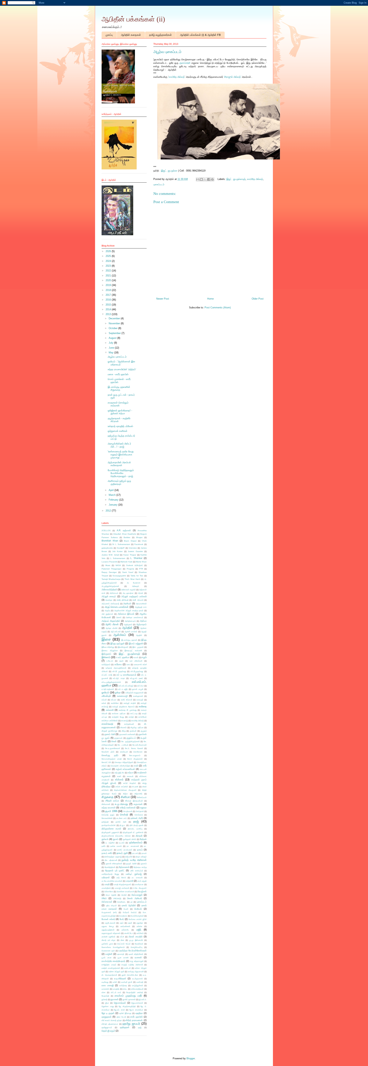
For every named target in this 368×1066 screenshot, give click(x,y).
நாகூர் (140, 849)
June (112, 347)
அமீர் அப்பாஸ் (137, 600)
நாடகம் (135, 853)
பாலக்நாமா (139, 884)
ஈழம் (144, 657)
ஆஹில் (139, 635)
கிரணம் (123, 727)
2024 (109, 261)
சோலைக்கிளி (107, 818)
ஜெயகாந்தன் (120, 1002)
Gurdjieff (120, 548)
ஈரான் (135, 657)
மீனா (122, 940)
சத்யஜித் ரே (119, 773)
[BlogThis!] (201, 179)
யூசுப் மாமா (107, 958)
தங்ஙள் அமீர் (137, 818)
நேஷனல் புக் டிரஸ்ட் (115, 870)
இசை (106, 639)
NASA (118, 565)
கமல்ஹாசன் (138, 696)
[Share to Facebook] (209, 179)
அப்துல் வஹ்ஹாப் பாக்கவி (134, 596)
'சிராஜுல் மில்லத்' (232, 76)
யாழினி (108, 954)
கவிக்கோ (115, 703)
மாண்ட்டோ (128, 933)
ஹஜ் (139, 1027)
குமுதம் (144, 731)
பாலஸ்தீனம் (106, 888)
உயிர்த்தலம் (106, 664)
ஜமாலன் (114, 999)
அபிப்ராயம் (114, 593)
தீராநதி (139, 835)
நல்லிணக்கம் (135, 842)
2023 (109, 265)
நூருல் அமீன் (131, 864)
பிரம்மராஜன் (137, 895)
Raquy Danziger (109, 572)
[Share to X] (205, 179)
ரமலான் (138, 957)
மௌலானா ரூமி (108, 951)
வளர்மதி (139, 982)
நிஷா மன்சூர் (141, 857)
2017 (109, 294)
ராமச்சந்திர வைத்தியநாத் (113, 961)
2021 (109, 275)
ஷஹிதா (139, 1013)
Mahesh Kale (126, 562)
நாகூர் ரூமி (122, 853)
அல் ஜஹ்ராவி (107, 614)
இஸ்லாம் (106, 657)
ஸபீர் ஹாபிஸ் (136, 1016)
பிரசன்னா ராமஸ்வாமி (125, 891)
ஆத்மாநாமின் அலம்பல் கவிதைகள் (119, 464)
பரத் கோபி (121, 877)
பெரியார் (138, 909)
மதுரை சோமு (108, 926)
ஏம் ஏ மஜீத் (123, 689)
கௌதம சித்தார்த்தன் (124, 762)
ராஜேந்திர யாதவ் (109, 965)
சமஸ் (119, 776)
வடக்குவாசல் (137, 979)
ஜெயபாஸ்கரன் (137, 1003)
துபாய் (115, 839)
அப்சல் (140, 593)
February (114, 499)
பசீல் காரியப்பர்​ (136, 871)
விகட (125, 989)
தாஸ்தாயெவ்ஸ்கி (109, 825)
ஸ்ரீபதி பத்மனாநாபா (110, 1024)
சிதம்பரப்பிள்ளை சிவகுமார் (125, 790)
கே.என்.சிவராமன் (139, 745)
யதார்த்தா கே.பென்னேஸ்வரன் (133, 950)
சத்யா (130, 772)
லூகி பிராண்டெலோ (130, 975)
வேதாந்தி (105, 996)
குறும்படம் (131, 738)
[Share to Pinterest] (212, 179)
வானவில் (105, 989)
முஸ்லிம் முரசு (107, 944)
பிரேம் (104, 898)
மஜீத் (138, 929)
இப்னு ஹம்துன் (117, 643)
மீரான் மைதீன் (135, 936)
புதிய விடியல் (111, 905)
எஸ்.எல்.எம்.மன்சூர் (126, 686)
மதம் (121, 923)
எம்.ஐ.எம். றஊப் (136, 678)
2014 (109, 309)
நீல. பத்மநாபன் (111, 860)
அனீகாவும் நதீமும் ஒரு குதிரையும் (119, 482)
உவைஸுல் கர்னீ (140, 664)
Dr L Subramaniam (121, 544)
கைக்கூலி (124, 752)
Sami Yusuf (127, 572)
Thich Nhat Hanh (132, 579)
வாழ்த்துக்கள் (137, 985)
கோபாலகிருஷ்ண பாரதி (112, 759)
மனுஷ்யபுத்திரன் (108, 930)
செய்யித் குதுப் (108, 815)
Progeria (130, 569)
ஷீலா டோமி (121, 1017)
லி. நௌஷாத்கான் (109, 975)
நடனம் (121, 843)
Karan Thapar (129, 555)
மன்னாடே (125, 930)
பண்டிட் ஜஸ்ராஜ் (134, 874)
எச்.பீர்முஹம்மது (137, 671)
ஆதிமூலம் (128, 624)
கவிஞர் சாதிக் (130, 703)
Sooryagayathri (119, 576)
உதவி (121, 661)
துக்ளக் (105, 839)
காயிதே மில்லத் (177, 76)
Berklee (127, 537)
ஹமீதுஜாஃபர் (107, 1027)
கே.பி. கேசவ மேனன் (134, 748)
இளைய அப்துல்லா (110, 650)
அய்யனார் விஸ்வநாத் (110, 604)
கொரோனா (138, 752)
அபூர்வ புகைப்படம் (117, 356)
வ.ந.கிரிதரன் (120, 978)
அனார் (119, 617)
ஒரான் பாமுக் (137, 689)
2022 (109, 270)
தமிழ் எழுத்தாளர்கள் (160, 34)
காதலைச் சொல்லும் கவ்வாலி (118, 404)
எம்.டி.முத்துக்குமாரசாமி (111, 682)
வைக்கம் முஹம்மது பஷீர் (128, 995)
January (113, 504)
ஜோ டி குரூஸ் (108, 1013)
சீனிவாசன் (106, 804)
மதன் (130, 923)
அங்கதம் (135, 586)
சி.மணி (135, 787)
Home (210, 298)
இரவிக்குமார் (123, 647)
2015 (109, 304)
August (113, 338)
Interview (133, 548)
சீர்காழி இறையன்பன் (134, 801)
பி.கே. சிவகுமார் (140, 888)
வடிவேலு (105, 982)
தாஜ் (136, 821)
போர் (122, 919)
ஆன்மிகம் (119, 634)
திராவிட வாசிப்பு (135, 829)
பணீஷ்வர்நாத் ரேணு (110, 874)
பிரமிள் (124, 895)
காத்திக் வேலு (118, 717)
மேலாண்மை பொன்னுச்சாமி (113, 947)
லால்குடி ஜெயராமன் (136, 971)
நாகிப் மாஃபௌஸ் (124, 850)
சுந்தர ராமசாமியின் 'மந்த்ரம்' (122, 369)
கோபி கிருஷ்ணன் (135, 759)
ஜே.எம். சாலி (119, 1010)
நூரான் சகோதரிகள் (114, 864)
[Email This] (198, 179)
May (111, 352)
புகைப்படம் (158, 184)
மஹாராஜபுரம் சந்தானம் (111, 933)
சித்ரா (125, 794)
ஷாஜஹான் (107, 1016)
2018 (109, 290)
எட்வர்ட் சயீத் (107, 675)
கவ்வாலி (110, 710)
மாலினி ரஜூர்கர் (108, 937)
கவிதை (143, 706)
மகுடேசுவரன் (110, 923)
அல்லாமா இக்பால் (126, 614)
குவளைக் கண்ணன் (127, 734)
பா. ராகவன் (137, 877)
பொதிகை (123, 916)
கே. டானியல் (123, 745)
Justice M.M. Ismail (110, 555)
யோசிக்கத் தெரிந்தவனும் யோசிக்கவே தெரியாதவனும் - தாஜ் (121, 473)
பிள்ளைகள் (107, 901)
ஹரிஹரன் (124, 1027)
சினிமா (125, 797)
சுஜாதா (143, 807)
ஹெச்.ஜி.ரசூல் (108, 1030)
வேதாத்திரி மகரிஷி (134, 992)
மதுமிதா (139, 923)
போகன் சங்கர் (108, 919)
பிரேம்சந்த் (117, 898)
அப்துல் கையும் (109, 596)
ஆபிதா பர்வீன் (112, 628)
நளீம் (103, 846)
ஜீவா (107, 1003)
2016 (109, 299)
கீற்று (124, 731)
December (115, 318)
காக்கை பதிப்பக (119, 713)
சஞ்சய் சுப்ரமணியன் (125, 769)
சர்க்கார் (119, 779)
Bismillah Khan (110, 540)
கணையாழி (122, 696)
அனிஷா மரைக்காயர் (134, 617)
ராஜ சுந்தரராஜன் (136, 961)
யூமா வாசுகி (123, 958)
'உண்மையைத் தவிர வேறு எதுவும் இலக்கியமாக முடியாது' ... (121, 454)
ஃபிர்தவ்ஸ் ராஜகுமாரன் (134, 693)
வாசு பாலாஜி (108, 985)
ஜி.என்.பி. (143, 999)
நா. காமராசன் (133, 846)
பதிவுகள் (106, 877)
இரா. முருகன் (138, 647)
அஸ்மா (143, 621)
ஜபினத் (104, 999)
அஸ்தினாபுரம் (130, 621)
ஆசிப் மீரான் (112, 624)
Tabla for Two (137, 576)
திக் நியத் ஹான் (136, 825)
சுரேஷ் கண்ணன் (128, 807)
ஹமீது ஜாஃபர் (131, 1023)
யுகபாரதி (120, 954)
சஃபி (136, 765)
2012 (109, 510)
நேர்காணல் (124, 867)
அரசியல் (127, 603)
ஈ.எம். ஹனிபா (122, 657)
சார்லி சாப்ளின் (121, 787)
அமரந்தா (109, 600)
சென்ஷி (124, 814)
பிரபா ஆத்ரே (111, 895)
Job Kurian (117, 551)
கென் (114, 741)
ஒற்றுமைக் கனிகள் (117, 431)
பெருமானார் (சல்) (109, 912)
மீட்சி (122, 937)
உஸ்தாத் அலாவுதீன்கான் (116, 668)
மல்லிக (139, 926)
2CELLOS (106, 530)
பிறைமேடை (121, 902)
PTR (141, 569)
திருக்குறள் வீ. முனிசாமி (133, 832)
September (115, 333)
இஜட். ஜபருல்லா (169, 170)
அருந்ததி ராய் (141, 607)
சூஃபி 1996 (111, 811)
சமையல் (130, 776)
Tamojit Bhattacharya (111, 579)
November (115, 323)
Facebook (138, 544)
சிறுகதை (107, 797)
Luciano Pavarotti (109, 562)
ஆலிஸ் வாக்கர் (131, 632)
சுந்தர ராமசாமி (108, 807)
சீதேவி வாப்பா (112, 800)
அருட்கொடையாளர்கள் (116, 606)
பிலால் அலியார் (134, 898)
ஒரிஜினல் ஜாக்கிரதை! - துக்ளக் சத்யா (120, 412)
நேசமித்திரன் (110, 867)
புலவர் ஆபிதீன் (129, 905)
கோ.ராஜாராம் (134, 755)
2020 (109, 280)
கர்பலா (114, 700)
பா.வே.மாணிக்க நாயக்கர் (112, 881)
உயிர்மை (118, 664)
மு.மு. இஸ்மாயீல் (136, 940)
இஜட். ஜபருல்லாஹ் (236, 179)
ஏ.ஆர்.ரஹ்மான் (108, 689)
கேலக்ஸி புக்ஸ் (108, 752)
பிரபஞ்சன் (142, 891)
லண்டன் (127, 968)
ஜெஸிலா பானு (108, 1006)
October (113, 328)
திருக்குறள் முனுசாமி (110, 832)
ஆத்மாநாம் (141, 624)
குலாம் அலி (109, 734)
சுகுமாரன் (138, 804)
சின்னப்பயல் (142, 797)
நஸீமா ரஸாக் (116, 846)
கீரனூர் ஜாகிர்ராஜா (109, 731)
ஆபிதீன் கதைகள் (131, 34)
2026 (109, 251)
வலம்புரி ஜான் (126, 982)
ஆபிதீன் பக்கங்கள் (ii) (133, 19)
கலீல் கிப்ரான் (126, 700)
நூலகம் (144, 864)
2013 (109, 314)
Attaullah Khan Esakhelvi (124, 534)
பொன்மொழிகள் (137, 916)
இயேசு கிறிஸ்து (108, 647)
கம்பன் (104, 700)
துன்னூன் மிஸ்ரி (129, 839)
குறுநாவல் (118, 738)
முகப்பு (109, 34)
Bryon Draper (130, 541)
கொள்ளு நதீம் (110, 755)
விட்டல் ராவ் (116, 992)
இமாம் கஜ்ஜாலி (136, 643)
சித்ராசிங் (138, 794)
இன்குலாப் (106, 654)
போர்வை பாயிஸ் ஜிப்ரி (138, 919)
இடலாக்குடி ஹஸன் (129, 640)
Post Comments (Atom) (218, 307)
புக (131, 902)
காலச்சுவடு (107, 723)
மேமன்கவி (139, 944)
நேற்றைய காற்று (140, 867)
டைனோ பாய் (121, 818)
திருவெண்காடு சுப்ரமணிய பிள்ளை (116, 836)
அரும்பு (107, 610)
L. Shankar (136, 558)
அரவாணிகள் (141, 604)
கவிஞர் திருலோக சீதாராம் (123, 707)
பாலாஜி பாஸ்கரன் (122, 888)
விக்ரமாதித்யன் (137, 989)
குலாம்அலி (184, 62)
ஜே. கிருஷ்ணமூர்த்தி (127, 1006)
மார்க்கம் (140, 933)
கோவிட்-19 (106, 762)
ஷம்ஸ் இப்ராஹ (125, 1013)
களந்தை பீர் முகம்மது (128, 710)
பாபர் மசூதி (142, 881)
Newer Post (162, 298)
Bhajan (139, 537)
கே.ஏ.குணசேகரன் (112, 748)
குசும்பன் (133, 731)
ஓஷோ (118, 692)
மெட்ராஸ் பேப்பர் (124, 944)
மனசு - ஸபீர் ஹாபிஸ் (118, 374)
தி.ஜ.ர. (122, 825)
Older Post (258, 298)
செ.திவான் (127, 811)
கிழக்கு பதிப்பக (137, 727)
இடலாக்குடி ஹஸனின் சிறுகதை (119, 388)
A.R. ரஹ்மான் (124, 530)
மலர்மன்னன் (125, 926)
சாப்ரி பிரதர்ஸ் (129, 783)
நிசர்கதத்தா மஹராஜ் (113, 857)
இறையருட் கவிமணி (133, 650)
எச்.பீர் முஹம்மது (119, 671)
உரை (128, 664)
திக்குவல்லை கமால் (111, 828)
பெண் (126, 909)
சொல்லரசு (139, 815)
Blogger (190, 1058)
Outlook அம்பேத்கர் (134, 565)
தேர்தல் (143, 839)
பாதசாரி (129, 881)
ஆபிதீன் (127, 627)
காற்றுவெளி (129, 724)
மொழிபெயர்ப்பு (136, 947)
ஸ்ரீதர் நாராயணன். (134, 1020)
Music (107, 565)
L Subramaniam (117, 558)
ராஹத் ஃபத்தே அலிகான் (132, 965)
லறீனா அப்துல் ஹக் (116, 971)
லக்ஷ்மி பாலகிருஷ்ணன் (111, 968)
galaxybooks (107, 548)
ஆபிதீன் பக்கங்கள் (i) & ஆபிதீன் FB (200, 34)
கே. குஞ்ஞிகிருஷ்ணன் (130, 741)
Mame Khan (141, 562)
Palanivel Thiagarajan (112, 569)
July (111, 342)
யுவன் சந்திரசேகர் (136, 954)
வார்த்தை (123, 985)
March (112, 494)
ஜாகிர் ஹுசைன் (129, 999)
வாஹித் (116, 989)
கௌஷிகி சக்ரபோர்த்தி (120, 766)
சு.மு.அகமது (121, 804)
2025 (109, 256)
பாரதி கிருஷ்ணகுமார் (122, 884)
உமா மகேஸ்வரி (136, 661)
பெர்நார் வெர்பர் (130, 912)
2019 (109, 285)
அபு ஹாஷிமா (128, 593)
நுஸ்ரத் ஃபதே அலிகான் (134, 860)
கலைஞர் (139, 700)
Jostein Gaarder (135, 551)
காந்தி (131, 717)
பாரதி (107, 884)
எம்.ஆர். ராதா (119, 678)
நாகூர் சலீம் (107, 853)
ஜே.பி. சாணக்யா (136, 1010)
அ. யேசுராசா (133, 583)
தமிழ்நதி (105, 822)
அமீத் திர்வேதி (122, 600)
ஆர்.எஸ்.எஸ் (116, 632)
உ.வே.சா (110, 661)
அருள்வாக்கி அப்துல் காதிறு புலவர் (128, 610)
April (111, 490)
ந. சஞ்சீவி (110, 843)
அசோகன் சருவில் (128, 590)
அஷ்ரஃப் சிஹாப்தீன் (111, 621)
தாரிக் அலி (121, 822)
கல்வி (104, 703)
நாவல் (144, 853)
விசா (104, 992)
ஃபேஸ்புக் (106, 695)
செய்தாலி (140, 811)
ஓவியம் (105, 692)
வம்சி (115, 982)
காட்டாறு (133, 713)
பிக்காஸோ (108, 891)
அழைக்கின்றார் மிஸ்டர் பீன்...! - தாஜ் (119, 445)
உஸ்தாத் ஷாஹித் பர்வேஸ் (120, 426)
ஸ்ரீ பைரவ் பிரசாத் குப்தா (112, 1020)
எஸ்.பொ (140, 686)
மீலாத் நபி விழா (109, 940)
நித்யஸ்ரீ (128, 857)
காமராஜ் (124, 721)
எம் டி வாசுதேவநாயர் (126, 674)
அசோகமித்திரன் (109, 589)
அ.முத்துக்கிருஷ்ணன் (110, 586)
